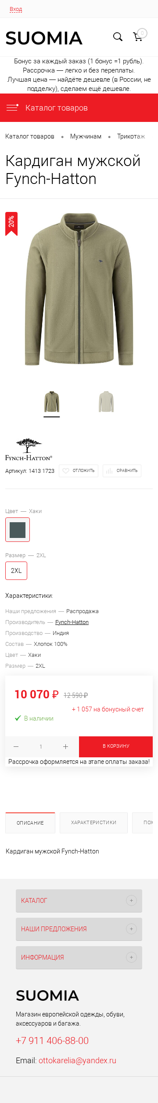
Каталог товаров (56, 107)
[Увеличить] (79, 289)
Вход (16, 9)
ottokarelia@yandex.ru (77, 1060)
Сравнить (127, 470)
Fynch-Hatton (72, 622)
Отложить (84, 470)
